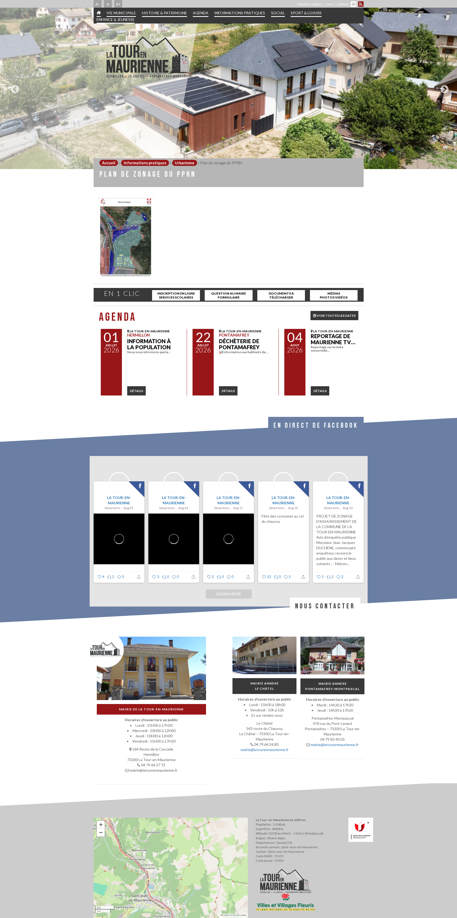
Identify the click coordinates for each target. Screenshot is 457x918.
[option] (228, 88)
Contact (342, 4)
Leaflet (226, 915)
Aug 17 (238, 508)
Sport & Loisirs (306, 13)
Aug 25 (128, 508)
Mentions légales (309, 4)
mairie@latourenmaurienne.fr (264, 749)
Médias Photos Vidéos (334, 295)
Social (278, 13)
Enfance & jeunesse (116, 19)
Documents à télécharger (281, 295)
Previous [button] (13, 87)
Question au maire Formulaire (228, 295)
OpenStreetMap (239, 915)
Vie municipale (121, 13)
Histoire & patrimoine (164, 13)
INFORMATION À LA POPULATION (149, 344)
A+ (118, 4)
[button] (101, 825)
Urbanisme (184, 163)
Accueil (108, 163)
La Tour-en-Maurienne (119, 500)
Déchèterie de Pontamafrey (239, 344)
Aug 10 (348, 508)
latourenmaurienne (113, 508)
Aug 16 (293, 508)
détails (136, 391)
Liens (329, 4)
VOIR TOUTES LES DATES (336, 316)
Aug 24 (183, 508)
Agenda (200, 13)
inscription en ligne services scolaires (176, 295)
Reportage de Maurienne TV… (333, 339)
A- (97, 4)
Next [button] (443, 87)
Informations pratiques (239, 13)
